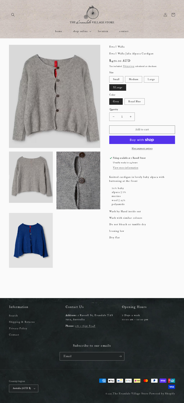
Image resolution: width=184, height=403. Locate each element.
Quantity (113, 109)
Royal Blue (134, 101)
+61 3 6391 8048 (85, 325)
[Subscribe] (120, 356)
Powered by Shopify (162, 393)
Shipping (128, 66)
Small (116, 79)
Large (151, 79)
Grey (116, 101)
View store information (125, 167)
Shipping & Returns (22, 321)
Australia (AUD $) (22, 388)
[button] (13, 15)
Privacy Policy (18, 328)
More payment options (142, 148)
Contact (14, 334)
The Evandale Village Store (131, 393)
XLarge (117, 87)
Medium (133, 79)
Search (13, 315)
